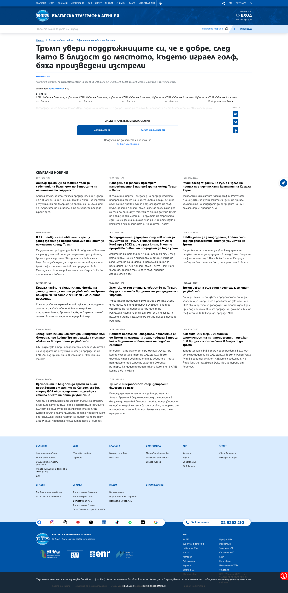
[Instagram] (53, 522)
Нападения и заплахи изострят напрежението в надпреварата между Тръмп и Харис (143, 186)
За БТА (186, 539)
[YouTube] (79, 522)
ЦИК (38, 476)
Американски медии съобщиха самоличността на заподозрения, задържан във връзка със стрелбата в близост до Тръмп (215, 339)
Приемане (128, 585)
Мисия (186, 552)
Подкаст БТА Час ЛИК (120, 501)
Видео (132, 3)
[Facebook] (40, 522)
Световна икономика (157, 453)
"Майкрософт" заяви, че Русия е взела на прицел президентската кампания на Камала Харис (217, 186)
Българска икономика (157, 457)
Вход (246, 15)
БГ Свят (109, 3)
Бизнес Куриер (153, 462)
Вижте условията (127, 144)
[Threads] (66, 522)
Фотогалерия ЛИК (82, 501)
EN (251, 3)
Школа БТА (188, 570)
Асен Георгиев (43, 76)
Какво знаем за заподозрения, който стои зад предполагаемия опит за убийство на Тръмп (214, 240)
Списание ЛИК (226, 552)
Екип (221, 557)
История (187, 557)
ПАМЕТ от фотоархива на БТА (89, 509)
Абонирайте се (102, 130)
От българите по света (49, 492)
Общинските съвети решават (47, 463)
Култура (187, 453)
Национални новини (46, 453)
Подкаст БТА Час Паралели (123, 496)
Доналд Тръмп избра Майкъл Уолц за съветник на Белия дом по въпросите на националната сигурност (66, 186)
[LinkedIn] (105, 522)
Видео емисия (116, 492)
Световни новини (82, 453)
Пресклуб (241, 3)
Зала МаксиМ (226, 548)
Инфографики (147, 3)
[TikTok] (118, 522)
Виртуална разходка (193, 544)
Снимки (120, 3)
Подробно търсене (212, 28)
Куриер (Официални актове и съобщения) (51, 470)
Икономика (77, 3)
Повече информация (153, 585)
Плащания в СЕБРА (228, 565)
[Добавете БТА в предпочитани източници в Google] (157, 522)
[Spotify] (131, 522)
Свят (51, 3)
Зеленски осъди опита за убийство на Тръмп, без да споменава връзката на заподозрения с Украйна (143, 291)
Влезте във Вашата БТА (153, 130)
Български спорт (228, 457)
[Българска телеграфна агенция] (43, 539)
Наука (186, 457)
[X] (92, 522)
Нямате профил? (244, 19)
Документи (189, 561)
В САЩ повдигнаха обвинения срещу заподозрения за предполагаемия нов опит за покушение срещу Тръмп (70, 240)
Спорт (98, 3)
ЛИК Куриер (189, 466)
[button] (160, 3)
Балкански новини (118, 453)
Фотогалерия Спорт (83, 505)
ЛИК (90, 3)
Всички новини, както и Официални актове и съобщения (81, 40)
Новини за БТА (190, 548)
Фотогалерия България (85, 492)
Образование (189, 462)
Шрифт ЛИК (225, 539)
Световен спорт (228, 453)
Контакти (224, 561)
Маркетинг (225, 544)
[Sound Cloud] (144, 522)
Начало (40, 40)
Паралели (77, 457)
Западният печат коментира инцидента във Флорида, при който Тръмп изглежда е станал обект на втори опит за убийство (70, 337)
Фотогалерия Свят (83, 496)
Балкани (63, 3)
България (41, 3)
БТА (230, 3)
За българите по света (48, 496)
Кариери (187, 565)
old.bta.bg (224, 570)
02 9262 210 (232, 522)
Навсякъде (246, 29)
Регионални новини (46, 457)
